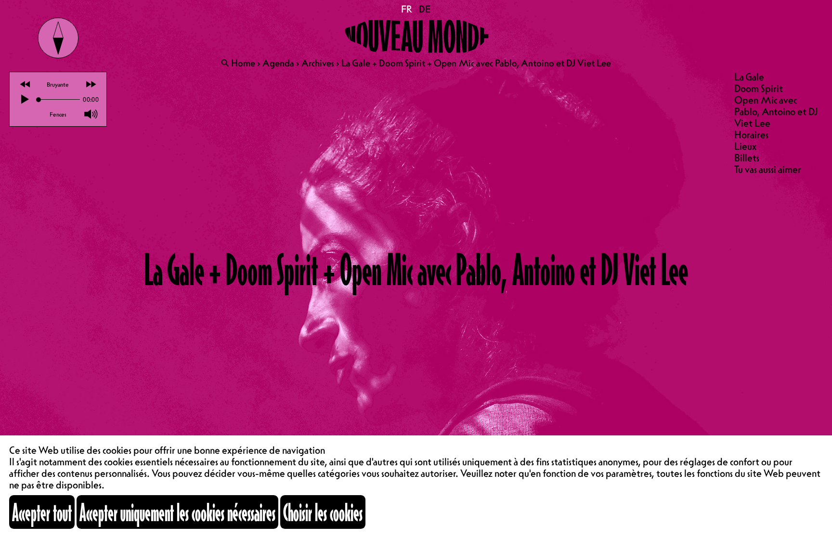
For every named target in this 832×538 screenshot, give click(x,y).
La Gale (749, 76)
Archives (317, 63)
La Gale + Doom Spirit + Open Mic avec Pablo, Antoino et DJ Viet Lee (476, 63)
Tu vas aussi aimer (767, 169)
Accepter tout (42, 512)
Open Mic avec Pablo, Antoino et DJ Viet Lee (776, 111)
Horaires (751, 134)
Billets (746, 157)
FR (407, 9)
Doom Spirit (758, 88)
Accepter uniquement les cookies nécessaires (177, 512)
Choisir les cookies (323, 512)
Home (243, 63)
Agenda (278, 63)
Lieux (745, 146)
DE (425, 9)
